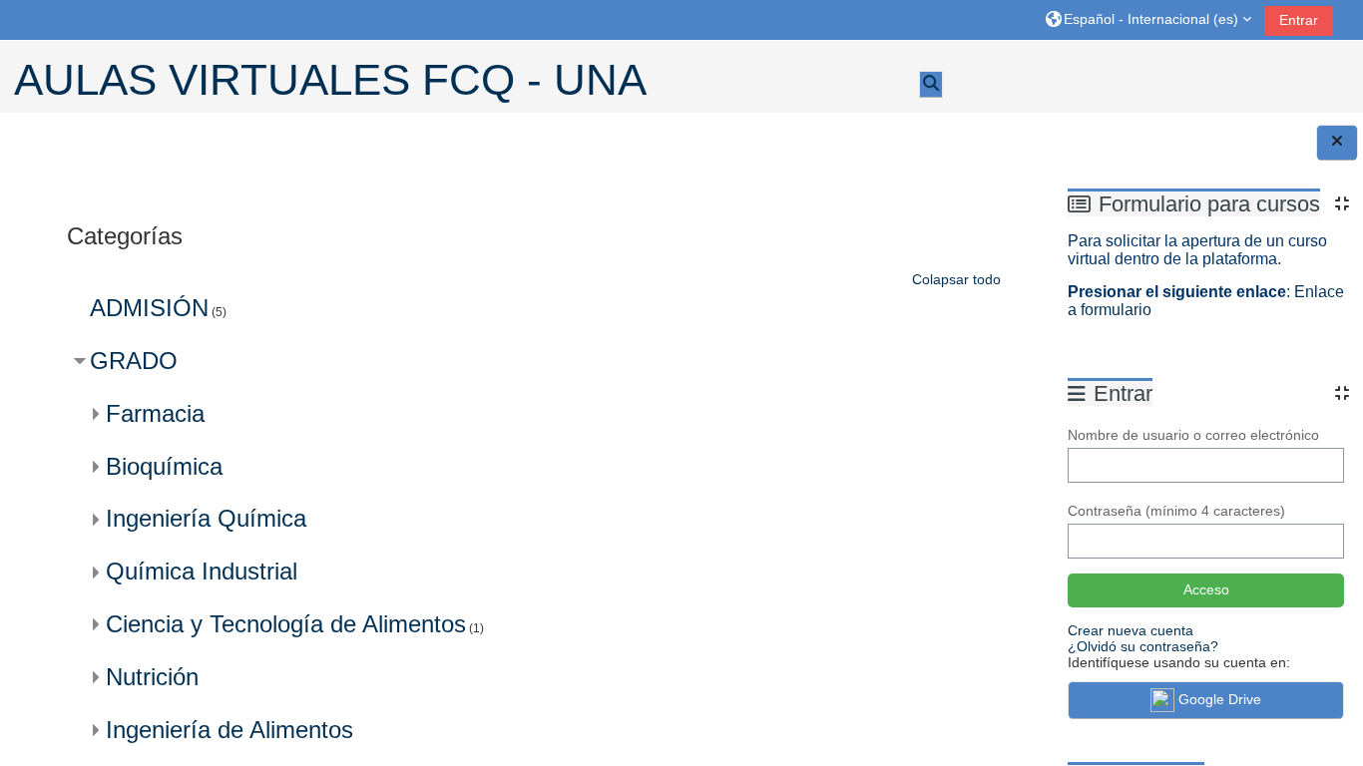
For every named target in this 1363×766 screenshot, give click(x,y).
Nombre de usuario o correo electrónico (1193, 435)
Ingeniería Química (206, 518)
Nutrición (152, 676)
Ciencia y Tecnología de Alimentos (286, 623)
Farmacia (155, 413)
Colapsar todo (956, 279)
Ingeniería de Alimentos (229, 729)
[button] (1148, 19)
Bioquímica (164, 466)
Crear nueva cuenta (1130, 630)
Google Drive (1219, 699)
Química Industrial (201, 571)
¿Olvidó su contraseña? (1143, 646)
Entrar (1298, 20)
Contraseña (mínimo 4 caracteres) (1176, 511)
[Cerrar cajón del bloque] (1337, 142)
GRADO (134, 360)
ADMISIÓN (149, 307)
